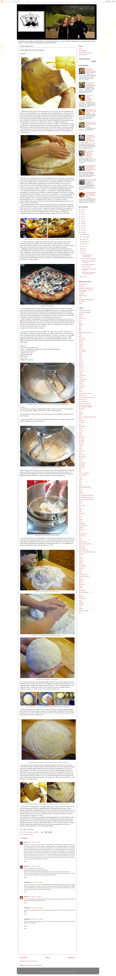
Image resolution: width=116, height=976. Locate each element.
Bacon (80, 322)
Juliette (26, 842)
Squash (80, 582)
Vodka (80, 606)
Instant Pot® (82, 467)
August (84, 243)
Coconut (81, 369)
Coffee (80, 373)
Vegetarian (81, 604)
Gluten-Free (82, 440)
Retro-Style (81, 529)
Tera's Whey (81, 301)
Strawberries (82, 584)
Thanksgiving (82, 590)
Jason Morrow (62, 972)
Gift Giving (81, 436)
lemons (80, 481)
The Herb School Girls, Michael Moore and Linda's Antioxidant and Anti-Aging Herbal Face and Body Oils (87, 139)
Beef (80, 330)
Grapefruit (81, 444)
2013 (82, 225)
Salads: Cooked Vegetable (85, 543)
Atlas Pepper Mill (83, 284)
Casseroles (81, 349)
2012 (82, 228)
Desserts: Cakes (82, 395)
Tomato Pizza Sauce (86, 266)
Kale (80, 471)
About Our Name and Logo (85, 52)
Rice (80, 531)
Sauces (80, 556)
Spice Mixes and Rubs (84, 576)
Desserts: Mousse (83, 401)
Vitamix (81, 303)
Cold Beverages (82, 379)
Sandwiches (81, 554)
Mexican (81, 491)
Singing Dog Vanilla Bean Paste (86, 299)
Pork (80, 517)
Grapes (80, 446)
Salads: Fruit (82, 545)
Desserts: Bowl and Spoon (85, 393)
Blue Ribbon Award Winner (85, 332)
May (83, 250)
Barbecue (81, 324)
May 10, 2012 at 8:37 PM (36, 882)
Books (80, 334)
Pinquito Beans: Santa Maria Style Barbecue (91, 110)
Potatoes (81, 519)
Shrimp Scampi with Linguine (89, 258)
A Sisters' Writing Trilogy (85, 310)
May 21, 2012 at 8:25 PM (36, 908)
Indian (80, 461)
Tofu (80, 594)
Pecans (80, 511)
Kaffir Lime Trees (83, 295)
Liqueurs (81, 485)
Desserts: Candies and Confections (87, 397)
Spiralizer (81, 580)
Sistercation (81, 564)
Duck (80, 411)
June (83, 248)
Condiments (81, 381)
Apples (80, 316)
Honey (80, 452)
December (84, 234)
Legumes (81, 479)
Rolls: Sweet (82, 535)
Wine (80, 612)
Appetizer (81, 314)
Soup (80, 572)
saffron (80, 539)
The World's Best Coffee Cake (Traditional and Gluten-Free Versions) (90, 153)
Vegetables (81, 602)
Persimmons (82, 513)
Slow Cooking (82, 566)
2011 (82, 230)
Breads (25, 834)
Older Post (71, 957)
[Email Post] (42, 832)
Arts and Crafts (82, 318)
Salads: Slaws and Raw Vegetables (87, 552)
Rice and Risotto (83, 533)
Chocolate (81, 361)
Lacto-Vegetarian (83, 475)
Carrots (80, 347)
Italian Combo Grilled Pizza (88, 264)
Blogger (74, 972)
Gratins (80, 448)
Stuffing (81, 586)
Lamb (80, 477)
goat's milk (81, 442)
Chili (80, 359)
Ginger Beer (82, 438)
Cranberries (81, 385)
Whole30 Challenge (83, 610)
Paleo (80, 503)
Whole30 (81, 608)
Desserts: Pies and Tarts (84, 403)
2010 (82, 232)
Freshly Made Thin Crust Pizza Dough (89, 269)
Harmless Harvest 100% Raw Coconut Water (85, 290)
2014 (82, 223)
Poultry (80, 521)
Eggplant (81, 413)
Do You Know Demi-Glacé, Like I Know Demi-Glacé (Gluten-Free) (91, 194)
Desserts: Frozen (83, 399)
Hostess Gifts (82, 454)
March (83, 276)
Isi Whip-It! (81, 293)
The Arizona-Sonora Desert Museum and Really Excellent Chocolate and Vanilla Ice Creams (91, 168)
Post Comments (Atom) (31, 961)
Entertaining (82, 420)
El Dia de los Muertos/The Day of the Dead (87, 417)
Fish (80, 424)
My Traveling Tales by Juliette (86, 495)
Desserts (81, 391)
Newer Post (23, 957)
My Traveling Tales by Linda (85, 497)
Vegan (31, 834)
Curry (80, 389)
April (83, 253)
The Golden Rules (83, 54)
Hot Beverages (82, 456)
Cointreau (81, 377)
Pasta (80, 507)
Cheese (80, 353)
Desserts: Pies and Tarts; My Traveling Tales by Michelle (85, 406)
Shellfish (81, 562)
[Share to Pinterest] (51, 832)
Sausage (81, 558)
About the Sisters (83, 50)
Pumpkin (81, 527)
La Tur (80, 297)
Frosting (81, 430)
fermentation (82, 422)
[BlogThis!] (46, 832)
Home (48, 957)
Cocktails (81, 367)
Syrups (80, 588)
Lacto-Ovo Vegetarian (84, 473)
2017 (82, 216)
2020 (82, 209)
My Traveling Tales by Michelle (86, 499)
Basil (80, 326)
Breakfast (81, 340)
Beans (80, 328)
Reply (25, 861)
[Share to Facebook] (49, 832)
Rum (80, 537)
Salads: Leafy (82, 548)
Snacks (80, 570)
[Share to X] (48, 832)
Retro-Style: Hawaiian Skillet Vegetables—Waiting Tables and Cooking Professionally (91, 71)
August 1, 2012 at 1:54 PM (36, 919)
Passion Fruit (82, 505)
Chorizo (81, 363)
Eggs (80, 415)
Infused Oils (82, 465)
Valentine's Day (82, 598)
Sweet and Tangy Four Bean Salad (90, 83)
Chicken (81, 355)
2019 (82, 211)
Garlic (80, 432)
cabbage (81, 344)
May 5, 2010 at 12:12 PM (34, 842)
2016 (82, 218)
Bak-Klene (81, 286)
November (84, 237)
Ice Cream (81, 459)
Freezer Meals (82, 426)
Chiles (80, 357)
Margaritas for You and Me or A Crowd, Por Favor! (89, 273)
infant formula (82, 463)
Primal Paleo (82, 523)
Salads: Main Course (83, 550)
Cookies (81, 383)
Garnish (81, 434)
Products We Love (83, 525)
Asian (80, 320)
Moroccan (81, 493)
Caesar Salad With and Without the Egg (87, 255)
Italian (80, 469)
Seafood (81, 560)
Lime (80, 483)
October (84, 239)
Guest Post (81, 450)
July (83, 246)
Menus (80, 489)
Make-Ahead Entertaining (85, 487)
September (84, 241)
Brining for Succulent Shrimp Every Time (91, 180)
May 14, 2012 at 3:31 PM (35, 896)
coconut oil (81, 371)
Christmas (81, 365)
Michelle (26, 896)
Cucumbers (81, 387)
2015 (82, 221)
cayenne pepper (82, 351)
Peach (80, 509)
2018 (82, 214)
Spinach (81, 578)
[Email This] (45, 832)
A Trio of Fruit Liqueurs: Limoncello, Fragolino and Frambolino (89, 98)
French (80, 428)
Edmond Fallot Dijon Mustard (86, 288)
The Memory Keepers (84, 592)
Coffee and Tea (82, 375)
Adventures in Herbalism (85, 312)
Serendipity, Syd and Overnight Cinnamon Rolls (91, 124)
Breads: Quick (82, 338)
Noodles (81, 501)
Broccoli (81, 342)
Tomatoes (81, 596)
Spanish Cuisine (82, 574)
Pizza (28, 834)
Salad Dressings (82, 541)
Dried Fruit (81, 409)
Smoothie (81, 568)
